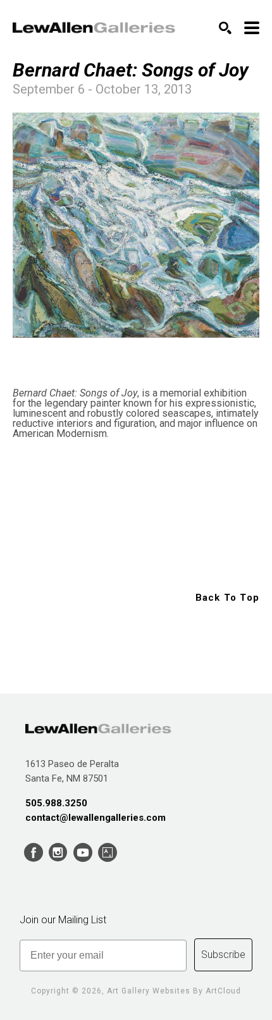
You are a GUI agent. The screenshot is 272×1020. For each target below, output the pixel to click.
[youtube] (82, 853)
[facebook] (33, 853)
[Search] (225, 28)
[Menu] (251, 28)
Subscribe (223, 955)
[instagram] (58, 853)
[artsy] (107, 853)
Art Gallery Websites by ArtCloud (174, 990)
